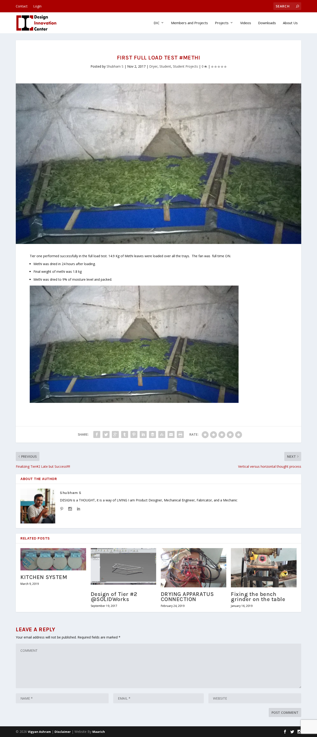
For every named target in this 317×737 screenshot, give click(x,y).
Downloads (267, 23)
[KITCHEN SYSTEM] (53, 559)
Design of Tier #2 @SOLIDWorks (114, 596)
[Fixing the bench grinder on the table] (263, 567)
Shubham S (115, 66)
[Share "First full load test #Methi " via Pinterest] (134, 434)
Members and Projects (189, 23)
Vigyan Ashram (39, 732)
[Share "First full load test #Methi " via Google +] (115, 434)
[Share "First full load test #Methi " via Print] (180, 434)
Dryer (153, 66)
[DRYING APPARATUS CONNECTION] (193, 567)
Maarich (98, 732)
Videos (245, 23)
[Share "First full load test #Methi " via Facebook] (96, 434)
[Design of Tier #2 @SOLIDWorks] (123, 567)
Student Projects (185, 66)
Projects (222, 23)
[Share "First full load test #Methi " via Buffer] (152, 434)
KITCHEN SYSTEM (43, 577)
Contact (22, 6)
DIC (156, 23)
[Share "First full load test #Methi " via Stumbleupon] (161, 434)
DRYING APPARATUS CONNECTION (187, 596)
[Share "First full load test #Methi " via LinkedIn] (143, 434)
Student (165, 66)
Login (37, 6)
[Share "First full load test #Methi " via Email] (171, 434)
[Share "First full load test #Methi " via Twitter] (106, 434)
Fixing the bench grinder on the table (258, 596)
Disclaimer (63, 732)
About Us (290, 23)
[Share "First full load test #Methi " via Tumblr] (124, 434)
